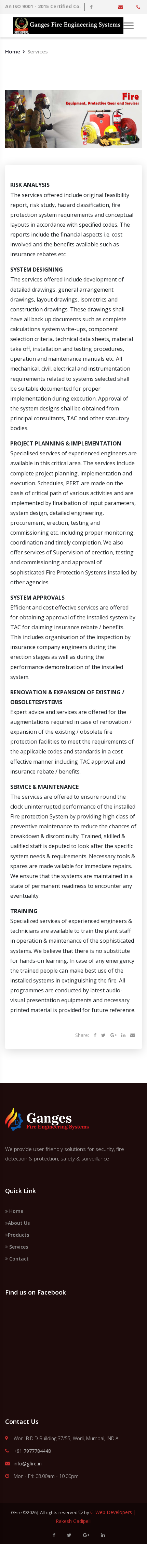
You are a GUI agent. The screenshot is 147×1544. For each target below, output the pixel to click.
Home (12, 51)
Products (18, 1235)
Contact (18, 1258)
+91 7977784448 (32, 1451)
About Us (19, 1223)
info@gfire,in (28, 1464)
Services (18, 1247)
